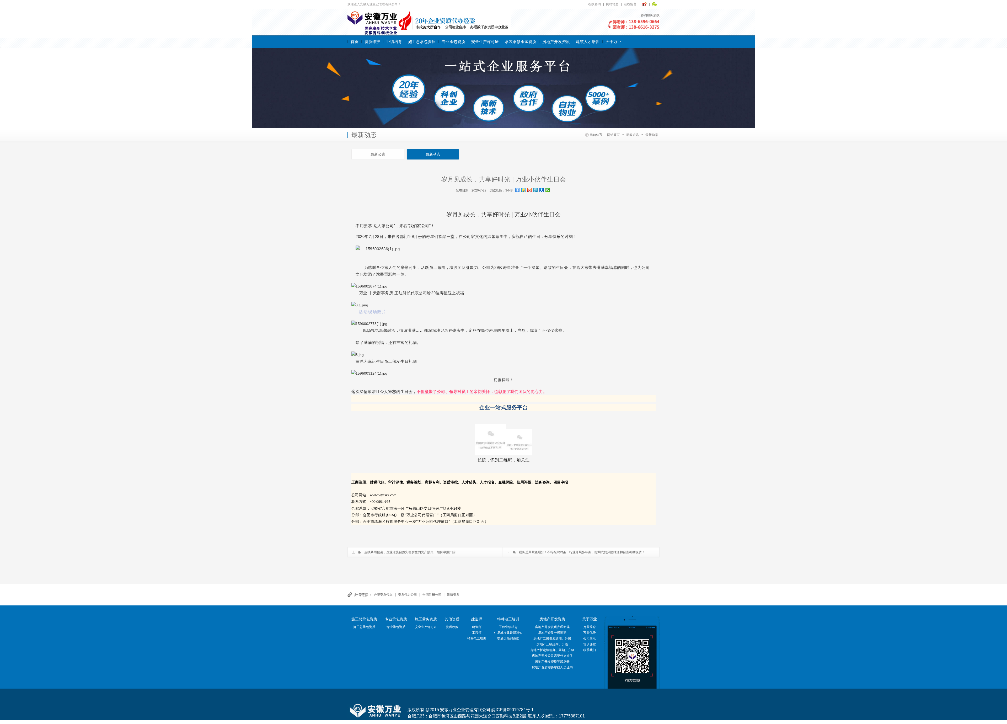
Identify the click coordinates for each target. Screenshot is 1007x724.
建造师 (476, 619)
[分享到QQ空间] (523, 190)
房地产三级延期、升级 (552, 644)
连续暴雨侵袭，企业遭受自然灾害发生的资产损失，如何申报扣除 (410, 552)
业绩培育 (394, 41)
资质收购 (452, 627)
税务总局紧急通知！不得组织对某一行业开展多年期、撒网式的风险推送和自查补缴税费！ (582, 552)
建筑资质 (453, 595)
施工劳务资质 (426, 619)
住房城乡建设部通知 (508, 633)
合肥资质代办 (383, 595)
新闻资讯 (632, 135)
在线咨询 (594, 4)
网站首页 (613, 135)
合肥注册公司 (431, 595)
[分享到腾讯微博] (535, 190)
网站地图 (612, 4)
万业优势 (589, 633)
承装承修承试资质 (520, 41)
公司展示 (589, 638)
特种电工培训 (476, 638)
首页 (354, 41)
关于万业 (613, 41)
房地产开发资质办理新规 (552, 627)
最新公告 (378, 154)
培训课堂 (589, 644)
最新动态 (651, 135)
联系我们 (589, 650)
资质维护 (372, 41)
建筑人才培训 (587, 41)
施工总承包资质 (422, 41)
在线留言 (630, 4)
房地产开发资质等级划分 (552, 661)
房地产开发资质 (556, 41)
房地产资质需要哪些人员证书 (552, 667)
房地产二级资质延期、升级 (552, 638)
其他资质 (452, 619)
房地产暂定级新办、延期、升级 (552, 650)
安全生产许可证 (485, 41)
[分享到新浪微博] (529, 190)
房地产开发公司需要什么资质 (552, 656)
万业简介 (589, 627)
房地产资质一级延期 (552, 633)
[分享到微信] (547, 190)
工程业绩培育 (508, 627)
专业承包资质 (453, 41)
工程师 (476, 633)
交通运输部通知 (508, 638)
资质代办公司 (407, 595)
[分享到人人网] (541, 190)
